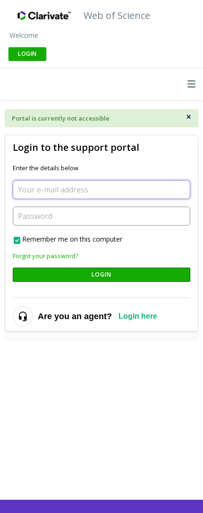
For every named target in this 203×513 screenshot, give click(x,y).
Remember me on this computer (72, 239)
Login (102, 274)
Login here (137, 316)
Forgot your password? (45, 256)
